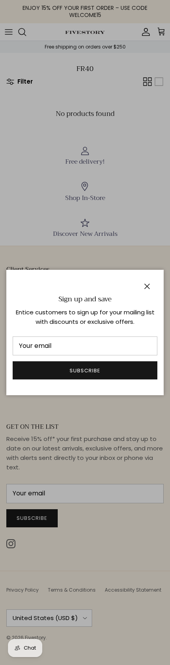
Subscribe (85, 370)
